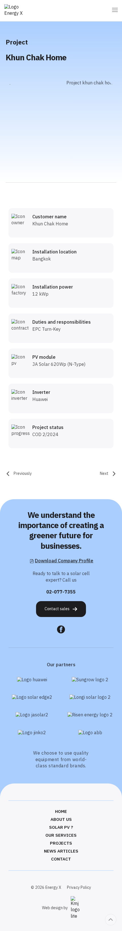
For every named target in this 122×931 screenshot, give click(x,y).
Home (61, 811)
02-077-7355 (61, 592)
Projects (61, 843)
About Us (61, 819)
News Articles (61, 851)
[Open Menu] (115, 10)
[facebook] (61, 629)
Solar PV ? (61, 827)
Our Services (61, 835)
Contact (61, 859)
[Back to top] (110, 919)
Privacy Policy (79, 888)
